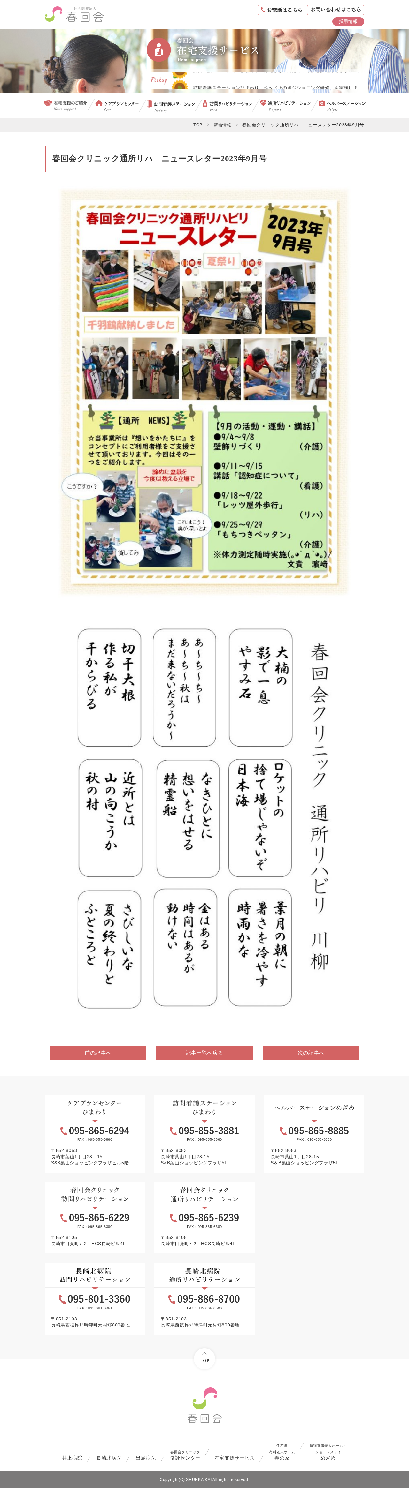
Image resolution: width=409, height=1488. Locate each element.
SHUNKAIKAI (199, 1479)
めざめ (328, 1452)
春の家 (282, 1452)
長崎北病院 (109, 1458)
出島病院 (146, 1458)
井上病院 (72, 1458)
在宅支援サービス (235, 1458)
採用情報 (348, 21)
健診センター (185, 1455)
